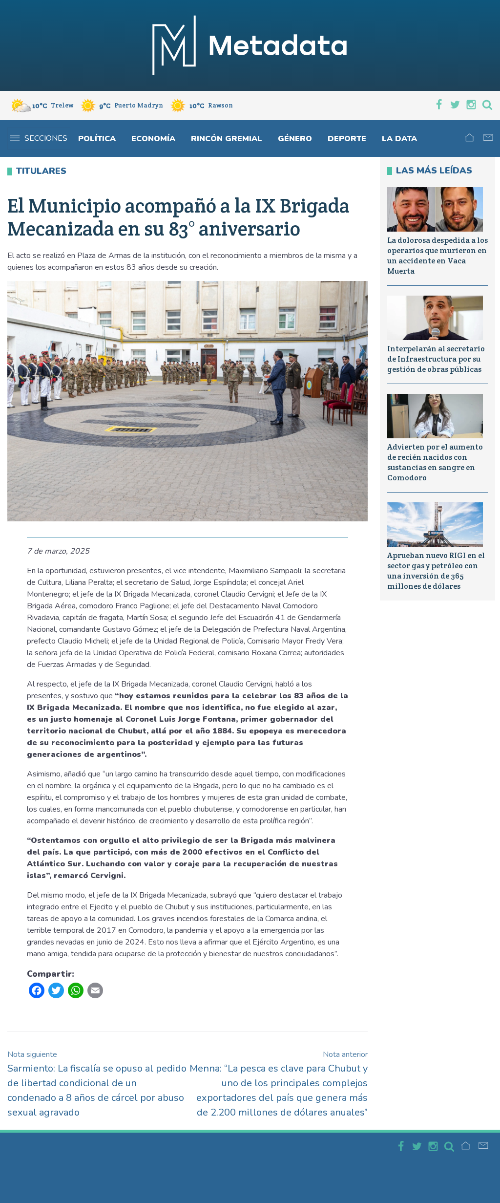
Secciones (45, 138)
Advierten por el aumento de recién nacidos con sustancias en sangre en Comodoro (435, 462)
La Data (399, 138)
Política (97, 138)
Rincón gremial (226, 138)
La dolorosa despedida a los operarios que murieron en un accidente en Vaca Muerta (437, 255)
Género (295, 138)
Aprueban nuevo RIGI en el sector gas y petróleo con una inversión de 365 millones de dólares (436, 570)
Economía (153, 138)
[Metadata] (250, 45)
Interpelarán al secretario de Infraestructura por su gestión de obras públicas (436, 359)
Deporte (347, 138)
